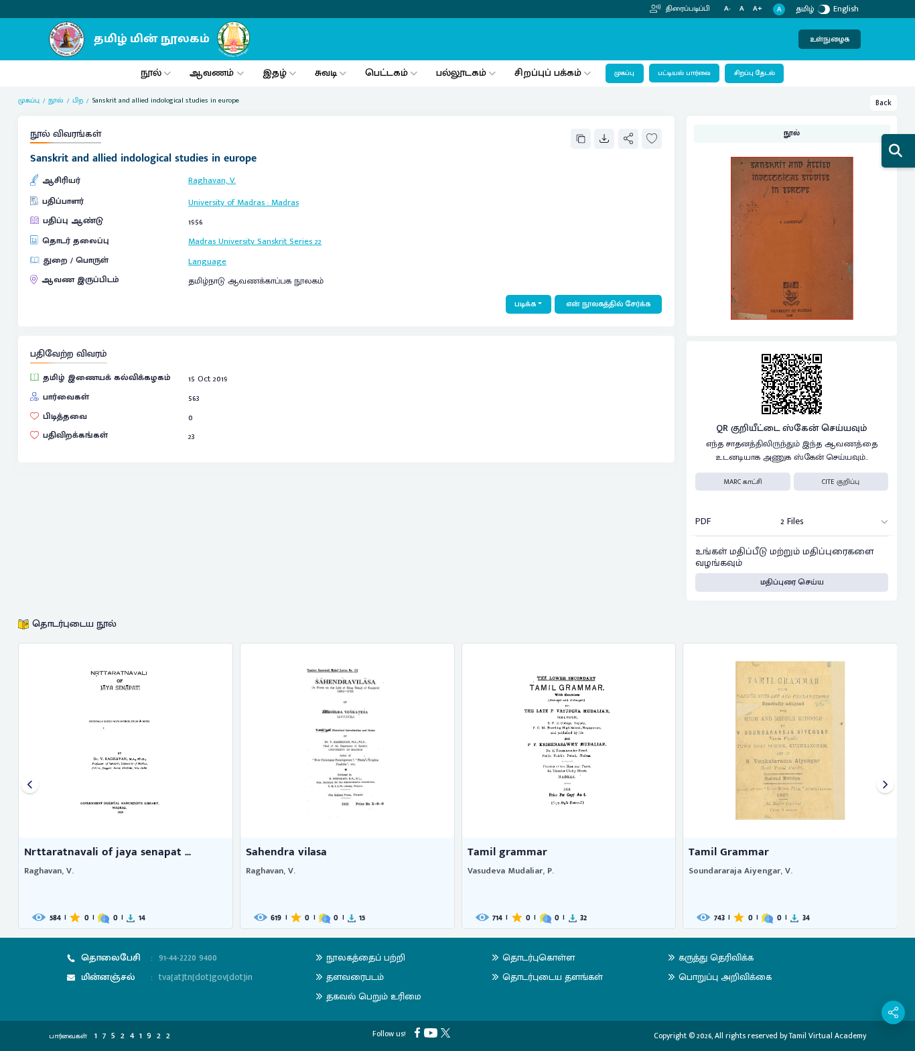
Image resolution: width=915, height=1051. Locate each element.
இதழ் (275, 72)
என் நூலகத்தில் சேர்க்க (608, 304)
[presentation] (30, 786)
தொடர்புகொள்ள (538, 957)
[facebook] (419, 1032)
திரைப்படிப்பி (687, 9)
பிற (77, 100)
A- (727, 9)
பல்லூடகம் (461, 72)
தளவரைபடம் (355, 977)
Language (207, 262)
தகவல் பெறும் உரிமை (373, 996)
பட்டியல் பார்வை (684, 73)
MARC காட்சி (742, 482)
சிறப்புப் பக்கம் (547, 72)
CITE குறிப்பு (840, 482)
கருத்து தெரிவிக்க (716, 957)
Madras (285, 203)
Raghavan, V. (212, 181)
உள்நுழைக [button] (829, 39)
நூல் (151, 72)
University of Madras (226, 203)
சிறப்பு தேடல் (754, 73)
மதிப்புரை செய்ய (792, 582)
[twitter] (447, 1032)
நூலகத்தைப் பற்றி (365, 957)
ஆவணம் (213, 72)
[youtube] (432, 1032)
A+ (757, 9)
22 (318, 242)
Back (883, 103)
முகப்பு (624, 73)
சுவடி (326, 72)
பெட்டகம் (386, 72)
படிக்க (525, 304)
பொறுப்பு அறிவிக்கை (725, 977)
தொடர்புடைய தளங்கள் (552, 977)
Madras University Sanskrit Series (250, 242)
